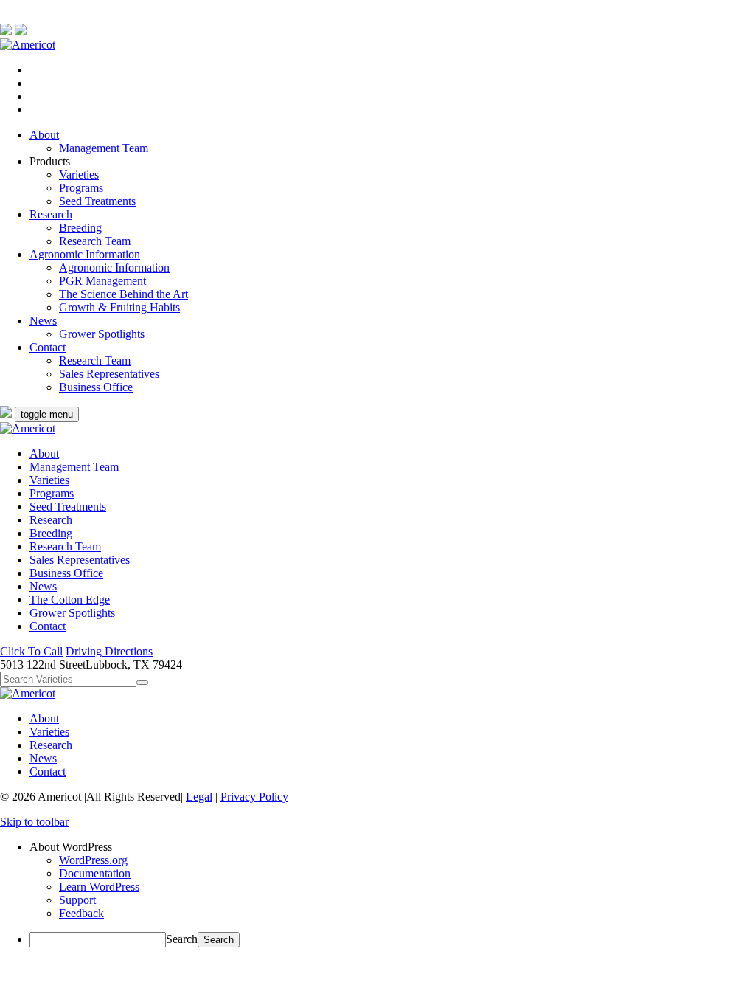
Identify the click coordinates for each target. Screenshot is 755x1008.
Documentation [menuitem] (95, 873)
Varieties (79, 174)
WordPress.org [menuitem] (93, 860)
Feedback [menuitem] (81, 913)
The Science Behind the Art (123, 294)
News (43, 320)
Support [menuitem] (77, 900)
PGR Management (102, 281)
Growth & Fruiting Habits (119, 307)
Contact (47, 347)
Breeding (80, 227)
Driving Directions (109, 651)
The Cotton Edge (69, 599)
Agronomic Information (84, 254)
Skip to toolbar (34, 821)
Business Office (96, 387)
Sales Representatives (109, 373)
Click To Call (31, 651)
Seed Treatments (97, 201)
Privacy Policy (254, 796)
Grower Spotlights (102, 334)
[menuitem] (392, 847)
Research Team (95, 241)
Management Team (103, 148)
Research (50, 214)
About (44, 134)
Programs (81, 188)
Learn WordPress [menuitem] (99, 886)
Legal (199, 796)
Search (182, 939)
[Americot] (27, 44)
